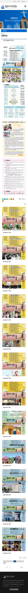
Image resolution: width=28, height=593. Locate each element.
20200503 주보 (7, 349)
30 (20, 561)
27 (12, 561)
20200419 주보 (7, 407)
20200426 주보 (7, 378)
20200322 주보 (7, 524)
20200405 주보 (7, 465)
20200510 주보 (7, 320)
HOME (14, 1)
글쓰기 (24, 557)
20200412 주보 (7, 436)
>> (4, 563)
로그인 (18, 1)
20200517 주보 (7, 290)
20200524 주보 (7, 261)
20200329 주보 (7, 494)
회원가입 (23, 1)
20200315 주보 (7, 553)
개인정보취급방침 (14, 589)
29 (17, 561)
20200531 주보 (7, 232)
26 (9, 561)
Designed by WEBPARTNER (15, 586)
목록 (25, 204)
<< (4, 561)
